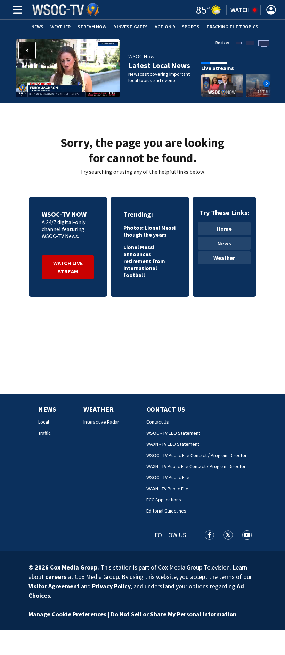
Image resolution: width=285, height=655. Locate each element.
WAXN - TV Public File (167, 488)
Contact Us (165, 409)
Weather (60, 26)
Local (43, 422)
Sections (16, 9)
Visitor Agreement (54, 586)
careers (55, 577)
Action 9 (165, 26)
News (37, 26)
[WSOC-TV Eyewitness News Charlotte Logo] (66, 10)
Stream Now (92, 26)
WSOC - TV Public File (167, 477)
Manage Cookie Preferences (67, 614)
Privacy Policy (111, 586)
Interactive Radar (101, 422)
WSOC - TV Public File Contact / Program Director (196, 455)
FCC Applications (163, 500)
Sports (191, 26)
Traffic (44, 433)
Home (224, 228)
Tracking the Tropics (232, 26)
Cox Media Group (73, 567)
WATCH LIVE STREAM (68, 267)
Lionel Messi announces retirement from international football (144, 261)
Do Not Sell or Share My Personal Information (173, 614)
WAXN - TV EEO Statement (172, 444)
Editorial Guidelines (166, 511)
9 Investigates (130, 26)
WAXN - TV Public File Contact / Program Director (196, 466)
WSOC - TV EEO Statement (173, 433)
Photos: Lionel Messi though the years (149, 231)
